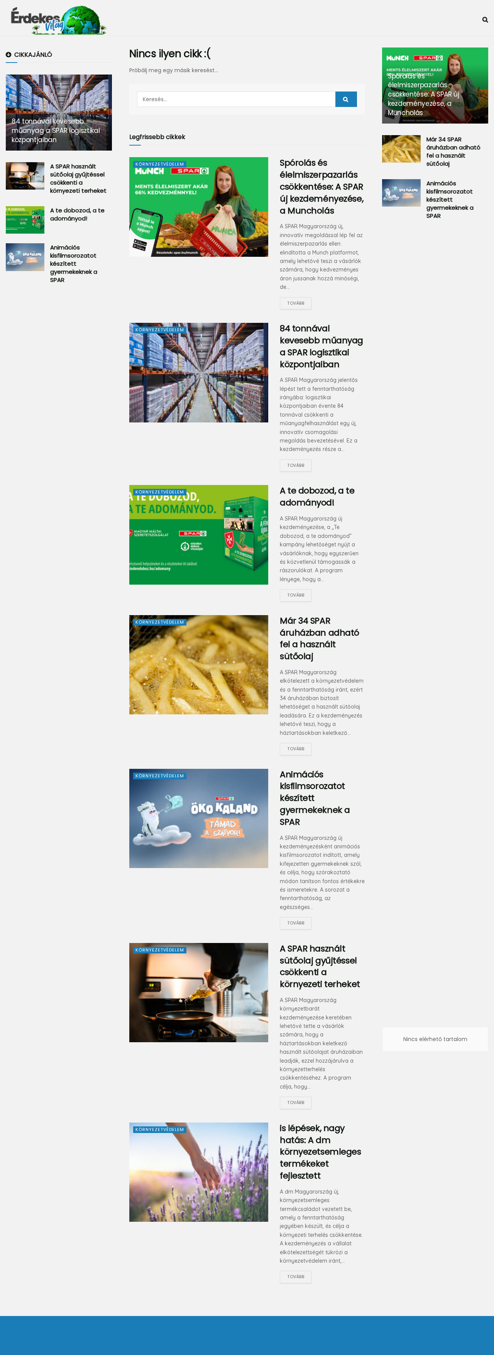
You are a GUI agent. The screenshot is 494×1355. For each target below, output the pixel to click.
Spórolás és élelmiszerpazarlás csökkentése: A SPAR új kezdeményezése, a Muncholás (321, 186)
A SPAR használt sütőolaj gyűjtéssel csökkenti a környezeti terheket (320, 966)
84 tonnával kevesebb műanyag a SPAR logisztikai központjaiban (321, 346)
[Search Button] (346, 99)
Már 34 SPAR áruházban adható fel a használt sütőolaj (319, 638)
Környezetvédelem (159, 164)
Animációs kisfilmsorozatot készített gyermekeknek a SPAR (73, 263)
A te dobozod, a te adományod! (317, 497)
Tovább (295, 303)
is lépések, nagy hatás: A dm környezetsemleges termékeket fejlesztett (320, 1152)
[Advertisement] (64, 417)
